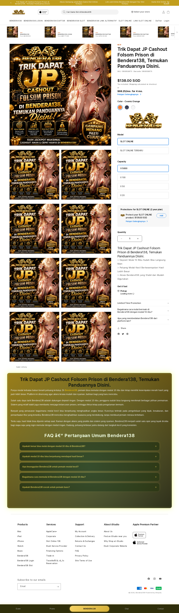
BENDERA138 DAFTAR (55, 21)
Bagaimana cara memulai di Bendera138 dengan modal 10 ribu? (54, 477)
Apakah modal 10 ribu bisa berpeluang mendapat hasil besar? (53, 456)
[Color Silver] (133, 107)
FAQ (77, 551)
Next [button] (168, 3)
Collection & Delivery (85, 536)
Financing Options (54, 551)
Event (18, 609)
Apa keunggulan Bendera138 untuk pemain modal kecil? (50, 467)
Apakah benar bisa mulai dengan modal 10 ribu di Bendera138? (53, 446)
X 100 (123, 177)
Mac (19, 531)
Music (20, 551)
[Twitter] (123, 334)
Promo (52, 609)
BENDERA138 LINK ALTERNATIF (102, 21)
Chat (127, 609)
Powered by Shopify (154, 593)
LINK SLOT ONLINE (143, 21)
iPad (19, 536)
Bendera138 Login (25, 561)
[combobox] (90, 12)
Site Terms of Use (83, 561)
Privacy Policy (81, 556)
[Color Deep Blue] (127, 107)
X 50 (122, 186)
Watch (20, 546)
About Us (108, 531)
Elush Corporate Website (115, 546)
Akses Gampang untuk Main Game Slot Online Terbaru (79, 3)
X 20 (122, 195)
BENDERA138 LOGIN (33, 21)
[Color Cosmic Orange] (120, 107)
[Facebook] (119, 334)
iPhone (20, 541)
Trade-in (50, 556)
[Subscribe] (58, 586)
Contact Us (80, 546)
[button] (16, 21)
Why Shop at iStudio (113, 541)
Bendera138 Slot (25, 565)
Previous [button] (11, 3)
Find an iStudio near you (115, 536)
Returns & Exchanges (85, 541)
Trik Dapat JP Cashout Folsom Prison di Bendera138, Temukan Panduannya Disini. (32, 3)
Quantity (121, 232)
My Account (80, 531)
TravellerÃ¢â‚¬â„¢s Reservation (55, 562)
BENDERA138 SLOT (76, 21)
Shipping (133, 84)
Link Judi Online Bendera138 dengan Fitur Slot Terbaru (124, 3)
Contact (161, 609)
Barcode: (137, 71)
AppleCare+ (51, 531)
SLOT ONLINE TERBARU (131, 150)
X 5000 (123, 168)
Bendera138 (71, 390)
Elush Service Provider (56, 546)
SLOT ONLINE (125, 21)
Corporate (51, 536)
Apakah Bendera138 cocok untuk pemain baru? (46, 487)
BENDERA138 (16, 21)
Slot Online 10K (53, 541)
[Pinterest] (128, 334)
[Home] (19, 12)
